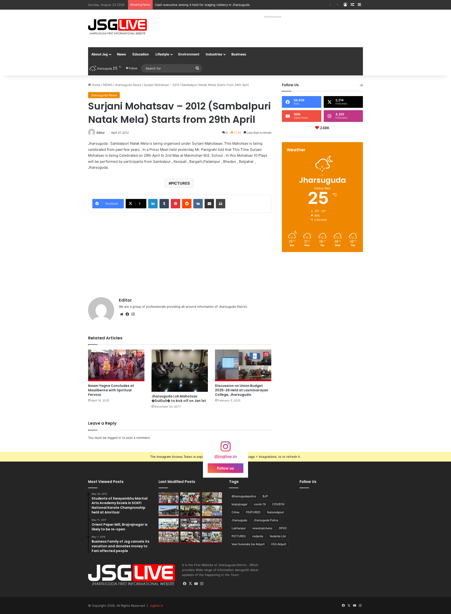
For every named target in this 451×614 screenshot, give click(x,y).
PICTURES (180, 183)
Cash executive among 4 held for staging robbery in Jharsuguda (202, 5)
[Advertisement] (267, 30)
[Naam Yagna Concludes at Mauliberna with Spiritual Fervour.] (116, 365)
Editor (101, 132)
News (121, 54)
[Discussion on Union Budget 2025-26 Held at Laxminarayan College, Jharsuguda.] (243, 365)
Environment (188, 54)
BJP (265, 496)
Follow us (225, 468)
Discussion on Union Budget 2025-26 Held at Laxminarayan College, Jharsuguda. (241, 390)
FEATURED (253, 512)
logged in (114, 437)
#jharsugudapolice (244, 496)
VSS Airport (278, 544)
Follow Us (307, 481)
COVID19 (278, 504)
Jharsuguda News (128, 85)
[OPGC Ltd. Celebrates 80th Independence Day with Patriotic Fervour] (212, 511)
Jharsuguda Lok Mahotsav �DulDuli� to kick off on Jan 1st (179, 398)
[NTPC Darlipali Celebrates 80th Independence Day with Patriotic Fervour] (169, 524)
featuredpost (275, 512)
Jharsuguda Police (266, 520)
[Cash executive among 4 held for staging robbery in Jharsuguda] (190, 498)
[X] (190, 584)
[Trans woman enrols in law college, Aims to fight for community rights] (212, 498)
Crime (235, 512)
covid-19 (260, 504)
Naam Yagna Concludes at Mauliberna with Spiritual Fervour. (111, 390)
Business (238, 54)
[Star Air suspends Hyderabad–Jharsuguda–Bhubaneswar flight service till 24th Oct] (169, 511)
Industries (214, 54)
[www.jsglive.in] (117, 27)
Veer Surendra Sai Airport (248, 544)
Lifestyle (162, 54)
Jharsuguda (239, 520)
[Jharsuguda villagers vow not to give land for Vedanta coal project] (190, 511)
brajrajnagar (239, 504)
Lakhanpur (239, 528)
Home (96, 85)
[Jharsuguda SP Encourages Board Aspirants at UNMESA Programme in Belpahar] (212, 524)
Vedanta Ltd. (278, 536)
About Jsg (99, 54)
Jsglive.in (156, 605)
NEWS (107, 85)
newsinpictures (262, 528)
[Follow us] (225, 448)
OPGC (283, 528)
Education (140, 54)
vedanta (257, 536)
